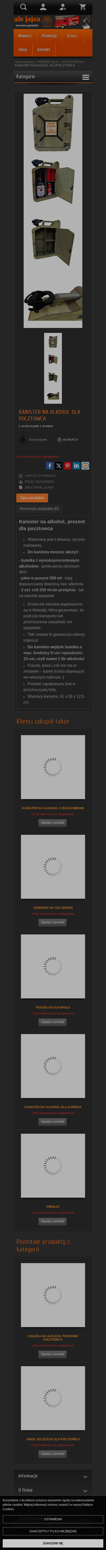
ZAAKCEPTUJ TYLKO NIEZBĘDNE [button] (53, 1531)
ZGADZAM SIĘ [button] (53, 1543)
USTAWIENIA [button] (53, 1519)
